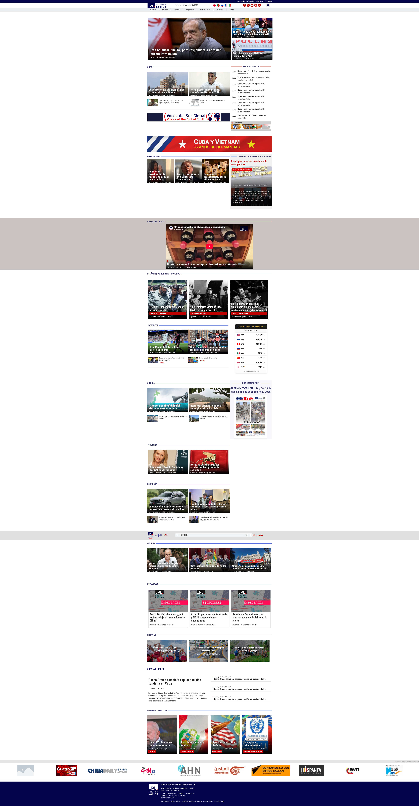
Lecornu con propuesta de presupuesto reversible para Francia (172, 518)
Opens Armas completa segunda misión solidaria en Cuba (174, 681)
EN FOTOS (151, 634)
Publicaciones (205, 10)
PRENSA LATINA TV (156, 221)
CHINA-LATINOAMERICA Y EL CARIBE (254, 156)
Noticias (153, 10)
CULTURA (152, 444)
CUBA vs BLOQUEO (155, 669)
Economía (152, 484)
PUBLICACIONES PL (251, 383)
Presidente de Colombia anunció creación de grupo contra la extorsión (214, 518)
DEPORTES (153, 325)
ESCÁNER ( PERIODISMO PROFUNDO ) (164, 273)
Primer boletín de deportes (208, 358)
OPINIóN (151, 543)
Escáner (177, 10)
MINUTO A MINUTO (251, 66)
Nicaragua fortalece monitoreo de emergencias (249, 162)
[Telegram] (255, 5)
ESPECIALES (152, 583)
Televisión (219, 10)
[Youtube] (252, 5)
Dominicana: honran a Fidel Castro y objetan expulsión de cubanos (171, 101)
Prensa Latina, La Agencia (244, 1)
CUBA (149, 67)
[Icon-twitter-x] (248, 5)
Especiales (190, 10)
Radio (232, 10)
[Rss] (259, 5)
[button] (268, 5)
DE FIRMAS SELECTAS (157, 710)
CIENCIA (151, 383)
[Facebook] (244, 5)
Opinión (165, 10)
